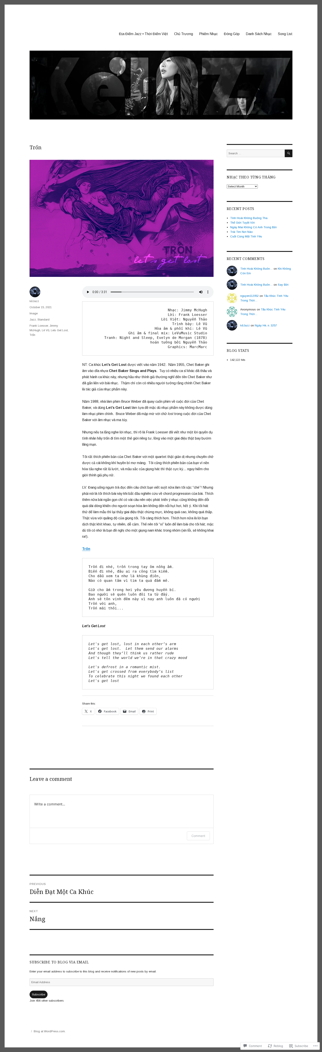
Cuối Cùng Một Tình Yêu (246, 236)
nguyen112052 (249, 295)
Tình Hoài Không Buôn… (256, 268)
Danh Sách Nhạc (259, 34)
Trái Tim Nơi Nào (241, 231)
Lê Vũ (45, 330)
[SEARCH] (288, 153)
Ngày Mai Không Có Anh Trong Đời (253, 227)
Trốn (32, 334)
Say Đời (283, 284)
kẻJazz (34, 301)
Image (34, 313)
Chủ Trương (183, 34)
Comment (198, 836)
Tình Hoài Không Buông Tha (248, 218)
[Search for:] (256, 153)
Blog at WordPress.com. (49, 1031)
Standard (43, 319)
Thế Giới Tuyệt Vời (242, 222)
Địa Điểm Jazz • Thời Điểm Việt (143, 34)
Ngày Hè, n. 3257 (266, 325)
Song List (285, 34)
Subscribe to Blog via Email (59, 962)
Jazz (33, 319)
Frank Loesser (39, 325)
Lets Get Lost (59, 330)
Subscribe (38, 994)
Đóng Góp (232, 34)
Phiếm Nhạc (208, 34)
